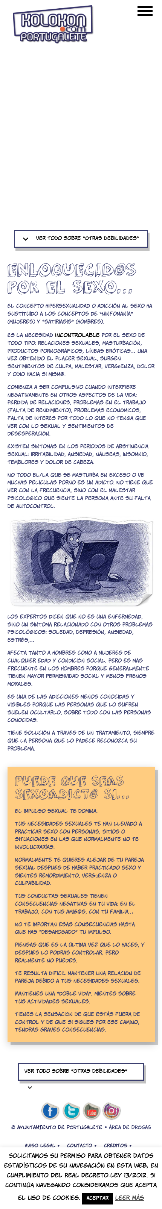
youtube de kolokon (91, 1111)
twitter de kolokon (70, 1111)
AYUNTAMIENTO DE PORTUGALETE (59, 1128)
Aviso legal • (42, 1146)
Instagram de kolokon (111, 1111)
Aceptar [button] (98, 1198)
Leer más (129, 1198)
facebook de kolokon (50, 1111)
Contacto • (81, 1146)
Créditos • (117, 1146)
